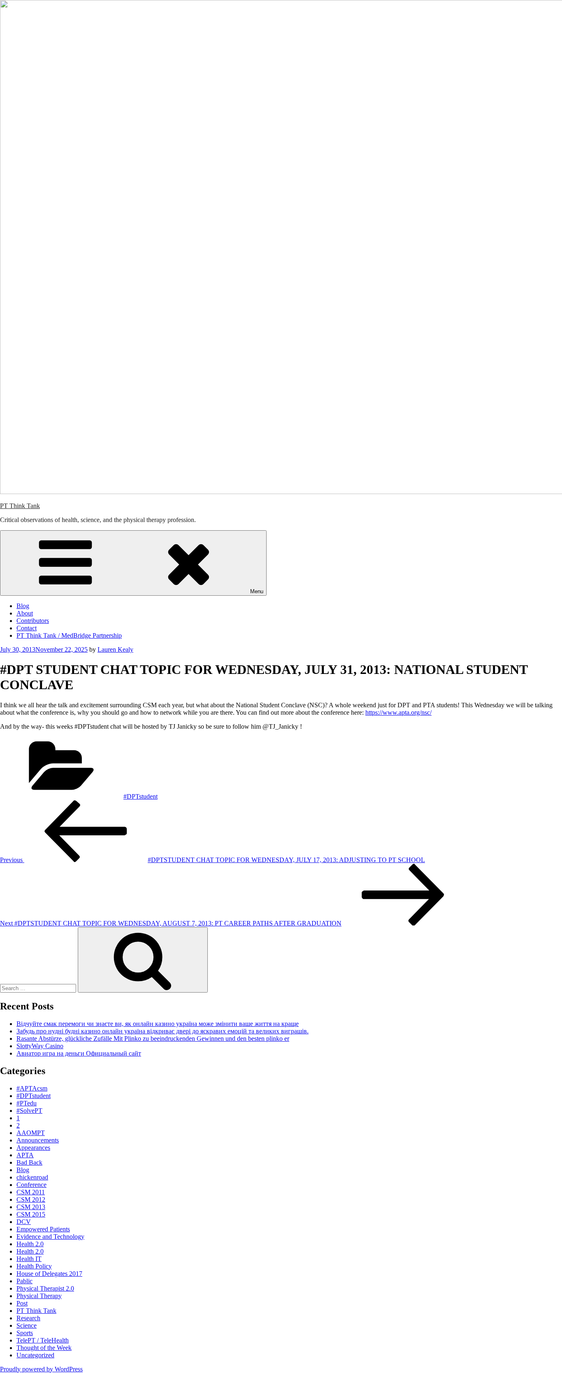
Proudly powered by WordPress (41, 1369)
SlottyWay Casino (39, 1045)
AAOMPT (30, 1132)
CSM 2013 (30, 1206)
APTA (25, 1155)
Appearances (33, 1147)
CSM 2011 (30, 1192)
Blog (22, 605)
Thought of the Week (44, 1347)
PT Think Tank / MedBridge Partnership (69, 635)
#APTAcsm (31, 1088)
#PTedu (26, 1103)
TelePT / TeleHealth (42, 1340)
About (24, 613)
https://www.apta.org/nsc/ (398, 712)
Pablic (24, 1280)
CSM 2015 (30, 1214)
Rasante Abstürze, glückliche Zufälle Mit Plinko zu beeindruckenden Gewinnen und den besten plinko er (152, 1038)
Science (26, 1325)
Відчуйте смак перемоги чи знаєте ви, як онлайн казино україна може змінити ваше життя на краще (157, 1023)
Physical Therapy (39, 1295)
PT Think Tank (20, 505)
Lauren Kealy (115, 649)
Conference (31, 1184)
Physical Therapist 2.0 (45, 1288)
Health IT (29, 1258)
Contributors (32, 620)
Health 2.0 (30, 1243)
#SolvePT (29, 1110)
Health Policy (34, 1266)
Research (28, 1318)
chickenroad (32, 1177)
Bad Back (29, 1162)
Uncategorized (35, 1355)
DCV (23, 1221)
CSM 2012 (30, 1199)
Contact (26, 628)
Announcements (37, 1140)
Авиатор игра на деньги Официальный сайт (78, 1053)
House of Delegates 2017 (49, 1273)
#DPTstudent (140, 796)
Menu (256, 591)
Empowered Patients (43, 1229)
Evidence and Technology (50, 1236)
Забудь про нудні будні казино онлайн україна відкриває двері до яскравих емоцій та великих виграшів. (162, 1031)
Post (22, 1303)
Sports (24, 1332)
